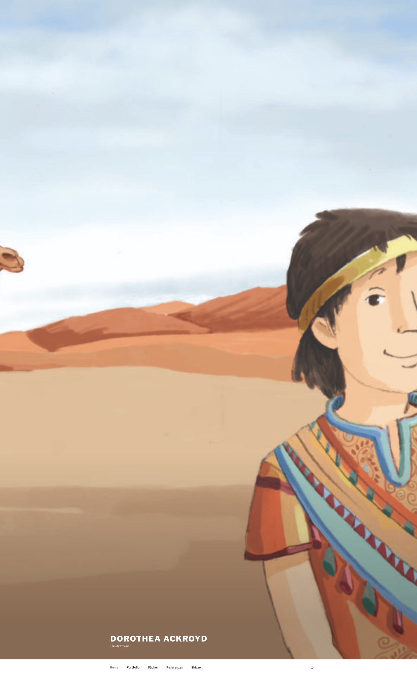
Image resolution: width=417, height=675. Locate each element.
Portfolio (133, 667)
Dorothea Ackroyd (159, 638)
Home (114, 667)
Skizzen (196, 667)
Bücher (153, 667)
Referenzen (174, 667)
